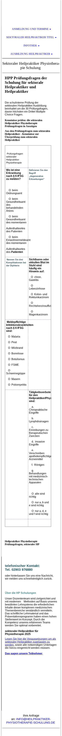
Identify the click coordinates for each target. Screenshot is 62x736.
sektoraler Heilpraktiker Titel (30, 37)
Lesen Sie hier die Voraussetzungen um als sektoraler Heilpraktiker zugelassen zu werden (30, 641)
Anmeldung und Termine (30, 29)
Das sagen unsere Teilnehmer (24, 653)
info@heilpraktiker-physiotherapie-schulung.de (31, 720)
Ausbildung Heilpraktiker (30, 53)
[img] (30, 12)
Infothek (30, 45)
